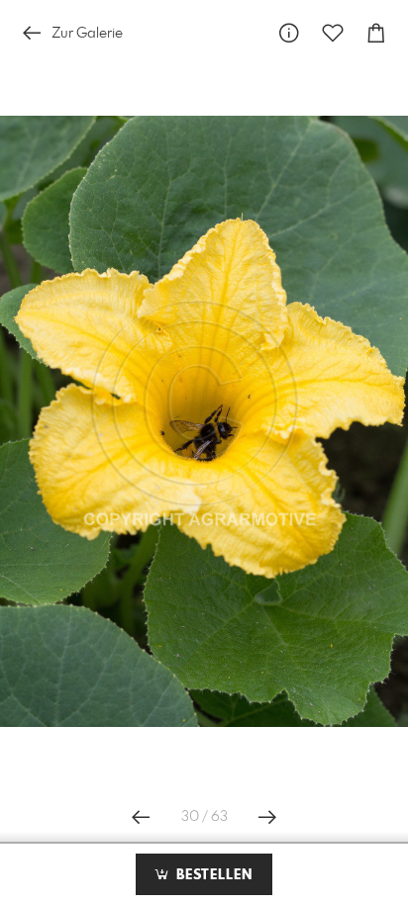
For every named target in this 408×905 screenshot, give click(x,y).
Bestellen (212, 875)
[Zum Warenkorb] (376, 33)
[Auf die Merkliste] (333, 33)
